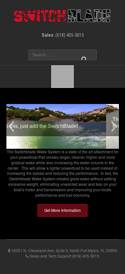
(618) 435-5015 (69, 35)
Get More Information (62, 210)
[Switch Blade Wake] (62, 15)
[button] (11, 126)
